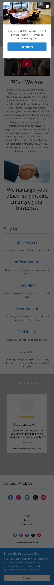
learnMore (27, 46)
